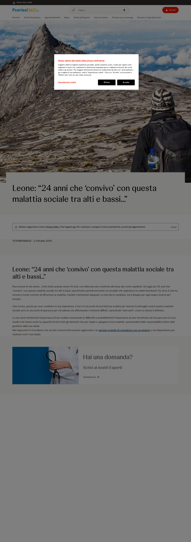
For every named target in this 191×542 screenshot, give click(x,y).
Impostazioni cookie (67, 82)
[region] (96, 72)
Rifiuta (107, 82)
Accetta (126, 82)
